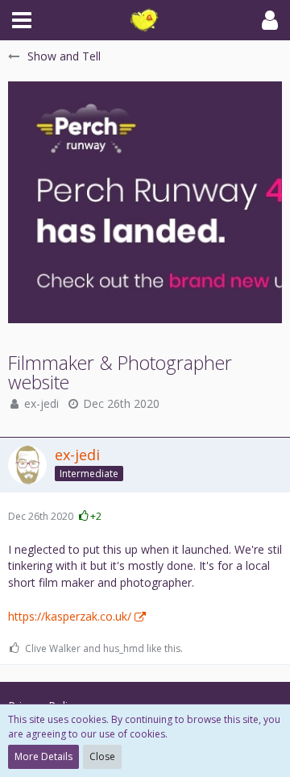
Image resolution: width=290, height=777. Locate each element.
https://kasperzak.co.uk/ (69, 616)
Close (102, 756)
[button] (21, 20)
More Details (43, 756)
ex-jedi (41, 403)
